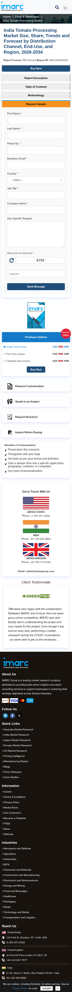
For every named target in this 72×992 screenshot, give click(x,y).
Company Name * (17, 203)
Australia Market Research (18, 729)
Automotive (10, 859)
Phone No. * (14, 143)
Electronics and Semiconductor (21, 880)
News (7, 828)
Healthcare (10, 896)
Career (8, 791)
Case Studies (11, 777)
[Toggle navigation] (65, 8)
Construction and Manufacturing (21, 875)
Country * (12, 173)
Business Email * (17, 158)
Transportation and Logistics (19, 917)
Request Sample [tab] (36, 104)
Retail (7, 907)
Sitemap (8, 834)
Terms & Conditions (15, 796)
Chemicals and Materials (17, 869)
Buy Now (36, 68)
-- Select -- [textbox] (17, 180)
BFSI (6, 864)
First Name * (14, 113)
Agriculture (10, 853)
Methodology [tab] (36, 95)
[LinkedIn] (5, 715)
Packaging (10, 901)
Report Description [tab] (36, 78)
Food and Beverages (15, 891)
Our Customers (12, 812)
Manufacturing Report (16, 761)
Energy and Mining (14, 885)
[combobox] (36, 180)
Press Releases (12, 772)
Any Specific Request (19, 218)
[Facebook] (12, 715)
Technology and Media (16, 912)
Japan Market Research (17, 740)
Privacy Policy (20, 988)
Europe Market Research (18, 745)
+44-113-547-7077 (16, 960)
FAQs (7, 823)
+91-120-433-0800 (16, 977)
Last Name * (14, 128)
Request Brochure (26, 416)
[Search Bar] (57, 7)
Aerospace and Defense (17, 848)
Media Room (11, 807)
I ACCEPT (46, 988)
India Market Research (16, 734)
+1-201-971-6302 (15, 942)
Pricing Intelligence (14, 756)
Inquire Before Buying (28, 432)
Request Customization (29, 386)
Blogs (7, 766)
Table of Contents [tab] (36, 86)
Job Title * (12, 188)
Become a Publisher (15, 818)
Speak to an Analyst (27, 401)
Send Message (36, 286)
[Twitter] (19, 715)
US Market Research (15, 750)
